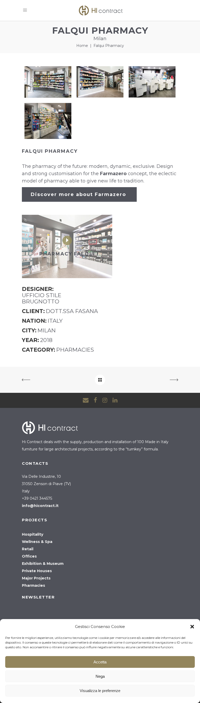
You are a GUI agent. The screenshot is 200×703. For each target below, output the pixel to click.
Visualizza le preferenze (100, 690)
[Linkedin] (115, 400)
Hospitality (32, 534)
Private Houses (37, 570)
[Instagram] (104, 400)
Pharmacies (33, 585)
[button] (192, 626)
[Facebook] (95, 400)
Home (82, 45)
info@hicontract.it (40, 505)
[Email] (86, 400)
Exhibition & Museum (43, 563)
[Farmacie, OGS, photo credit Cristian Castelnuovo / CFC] (47, 82)
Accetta (100, 662)
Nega (100, 676)
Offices (29, 556)
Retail (27, 549)
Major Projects (36, 578)
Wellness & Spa (37, 541)
